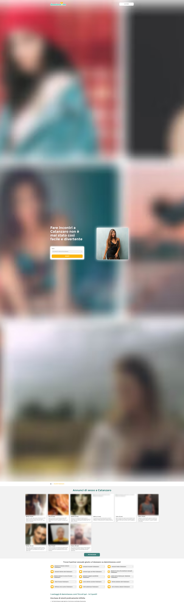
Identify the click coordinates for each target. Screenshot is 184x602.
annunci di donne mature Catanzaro (62, 566)
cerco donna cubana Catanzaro (121, 586)
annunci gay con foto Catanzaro (92, 571)
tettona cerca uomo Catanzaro (64, 586)
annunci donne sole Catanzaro (63, 571)
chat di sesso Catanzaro (61, 581)
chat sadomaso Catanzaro (90, 586)
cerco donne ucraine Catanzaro (92, 581)
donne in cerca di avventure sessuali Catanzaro (121, 571)
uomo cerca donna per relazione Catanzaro (120, 576)
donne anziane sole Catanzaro (120, 581)
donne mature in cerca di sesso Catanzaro (63, 576)
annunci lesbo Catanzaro (119, 566)
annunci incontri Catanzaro (91, 566)
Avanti (67, 256)
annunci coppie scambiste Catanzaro (90, 576)
